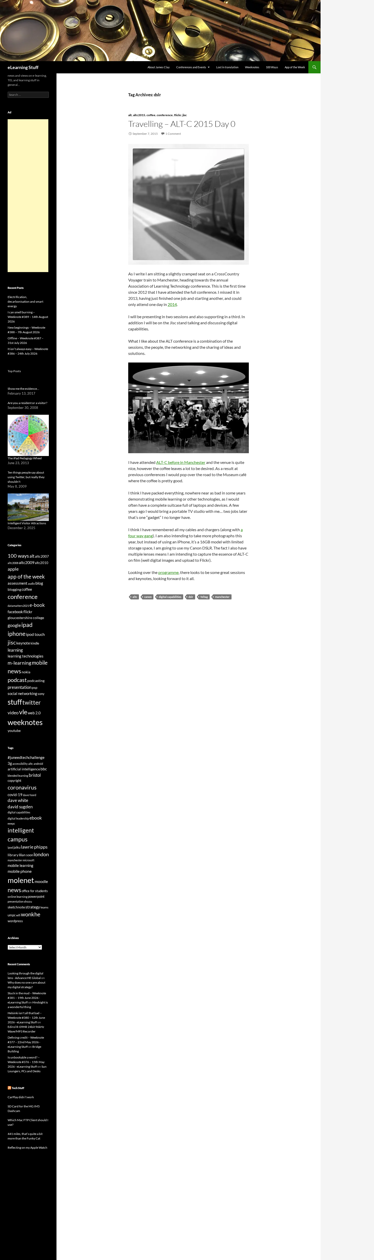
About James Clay (159, 67)
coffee (151, 115)
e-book (37, 605)
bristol (35, 775)
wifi (18, 915)
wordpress (15, 921)
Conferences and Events (191, 67)
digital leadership (18, 818)
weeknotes (25, 722)
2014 (172, 304)
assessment (17, 583)
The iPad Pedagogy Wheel (25, 458)
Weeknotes (252, 67)
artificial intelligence (24, 769)
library (13, 855)
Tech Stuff (18, 1088)
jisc (184, 115)
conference (165, 115)
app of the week (26, 576)
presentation (19, 687)
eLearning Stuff (23, 67)
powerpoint (36, 897)
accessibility (20, 763)
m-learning (19, 663)
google (14, 625)
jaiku (16, 847)
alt (130, 115)
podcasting (36, 680)
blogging (14, 589)
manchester (222, 596)
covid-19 (15, 794)
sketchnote (16, 907)
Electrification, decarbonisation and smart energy (25, 301)
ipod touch (35, 634)
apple (13, 569)
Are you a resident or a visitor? (27, 403)
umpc (12, 915)
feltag (204, 596)
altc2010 (41, 563)
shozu (28, 901)
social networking (22, 693)
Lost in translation (227, 67)
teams (44, 907)
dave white (18, 800)
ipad (27, 624)
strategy (32, 906)
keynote (23, 643)
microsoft (28, 860)
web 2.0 (34, 713)
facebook (15, 612)
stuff (15, 702)
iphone (16, 633)
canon (148, 596)
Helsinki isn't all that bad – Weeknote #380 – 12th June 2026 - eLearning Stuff (26, 1017)
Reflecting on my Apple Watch (27, 1147)
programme (168, 572)
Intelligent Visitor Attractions (27, 523)
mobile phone (20, 871)
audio (31, 583)
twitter (31, 702)
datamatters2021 (18, 605)
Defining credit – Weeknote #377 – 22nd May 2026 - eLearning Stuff (26, 1042)
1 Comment (173, 134)
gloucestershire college (26, 617)
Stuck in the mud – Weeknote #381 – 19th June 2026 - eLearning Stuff (27, 997)
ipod (10, 847)
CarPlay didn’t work (21, 1097)
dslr (191, 596)
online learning (17, 897)
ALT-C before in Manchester (180, 462)
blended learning (18, 775)
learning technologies (26, 656)
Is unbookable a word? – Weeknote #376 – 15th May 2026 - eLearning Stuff (26, 1061)
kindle (35, 643)
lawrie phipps (34, 847)
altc (135, 596)
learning (15, 650)
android (38, 763)
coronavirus (22, 787)
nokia (26, 672)
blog (39, 583)
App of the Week (295, 67)
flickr (177, 115)
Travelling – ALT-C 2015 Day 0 (181, 123)
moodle (41, 881)
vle (23, 712)
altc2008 (13, 563)
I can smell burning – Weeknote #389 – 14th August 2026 (28, 316)
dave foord (29, 795)
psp (34, 687)
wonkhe (30, 914)
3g (10, 763)
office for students (35, 891)
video (13, 712)
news (14, 671)
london (41, 854)
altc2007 (42, 556)
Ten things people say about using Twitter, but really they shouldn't (26, 477)
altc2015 (139, 115)
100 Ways (272, 67)
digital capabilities (170, 596)
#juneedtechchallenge (26, 757)
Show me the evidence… (23, 389)
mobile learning (20, 865)
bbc (43, 769)
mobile (40, 663)
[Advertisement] (28, 195)
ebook (36, 818)
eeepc (11, 823)
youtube (14, 730)
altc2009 (26, 562)
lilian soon (26, 855)
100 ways (18, 556)
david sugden (20, 806)
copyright (14, 781)
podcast (17, 679)
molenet (21, 880)
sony (41, 694)
